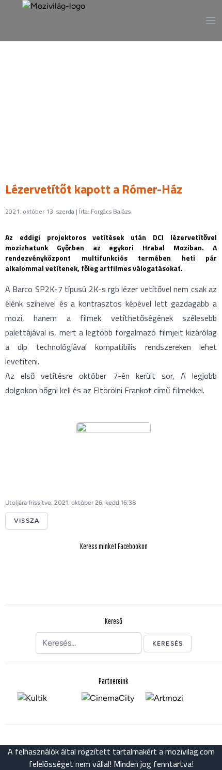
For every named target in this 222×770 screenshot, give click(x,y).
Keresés (167, 643)
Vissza (26, 520)
